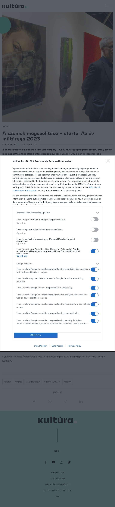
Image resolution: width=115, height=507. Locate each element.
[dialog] (57, 253)
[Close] (109, 161)
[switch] (95, 219)
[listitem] (57, 212)
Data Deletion (40, 346)
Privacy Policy (74, 346)
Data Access (57, 346)
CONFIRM (35, 335)
